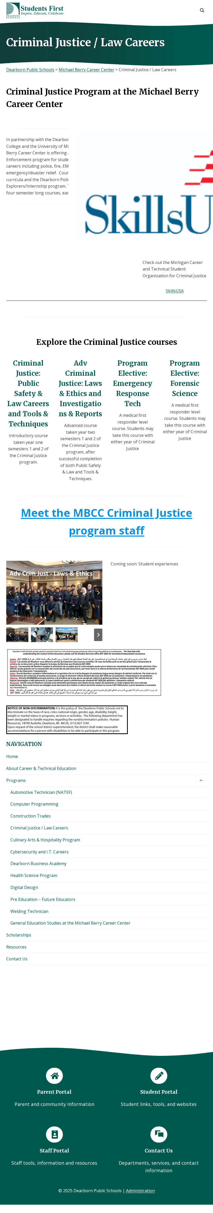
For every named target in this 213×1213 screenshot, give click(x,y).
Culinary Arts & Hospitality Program (45, 840)
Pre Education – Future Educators (42, 899)
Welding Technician (29, 911)
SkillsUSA (175, 291)
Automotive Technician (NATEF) (41, 792)
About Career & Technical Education (41, 768)
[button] (17, 634)
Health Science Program (33, 875)
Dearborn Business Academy (38, 863)
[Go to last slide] (10, 592)
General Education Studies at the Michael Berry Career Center (70, 923)
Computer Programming (34, 804)
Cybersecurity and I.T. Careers (39, 852)
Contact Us (17, 959)
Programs (16, 780)
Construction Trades (30, 816)
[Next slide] (98, 592)
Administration (140, 1191)
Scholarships (18, 935)
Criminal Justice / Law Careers (39, 828)
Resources (16, 947)
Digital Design (24, 887)
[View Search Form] (202, 10)
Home (12, 756)
